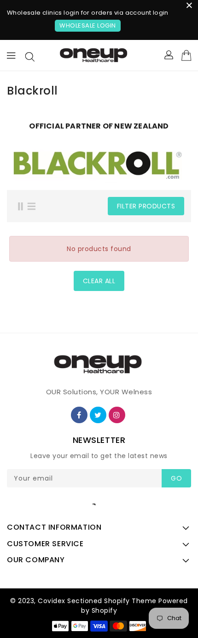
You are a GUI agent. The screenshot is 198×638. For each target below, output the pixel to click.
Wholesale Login (87, 25)
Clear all (99, 280)
